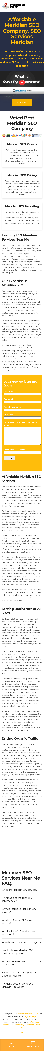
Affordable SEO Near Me (28, 1013)
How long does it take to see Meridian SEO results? (17, 985)
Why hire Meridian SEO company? (14, 963)
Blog (25, 1016)
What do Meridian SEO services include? (18, 922)
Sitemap (32, 1016)
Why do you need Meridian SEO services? (19, 910)
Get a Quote (22, 102)
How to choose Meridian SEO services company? (17, 952)
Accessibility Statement (23, 1024)
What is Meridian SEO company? (19, 942)
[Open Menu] (41, 6)
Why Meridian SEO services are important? (18, 933)
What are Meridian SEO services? (19, 889)
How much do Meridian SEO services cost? (17, 899)
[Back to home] (13, 6)
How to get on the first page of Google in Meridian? (19, 974)
